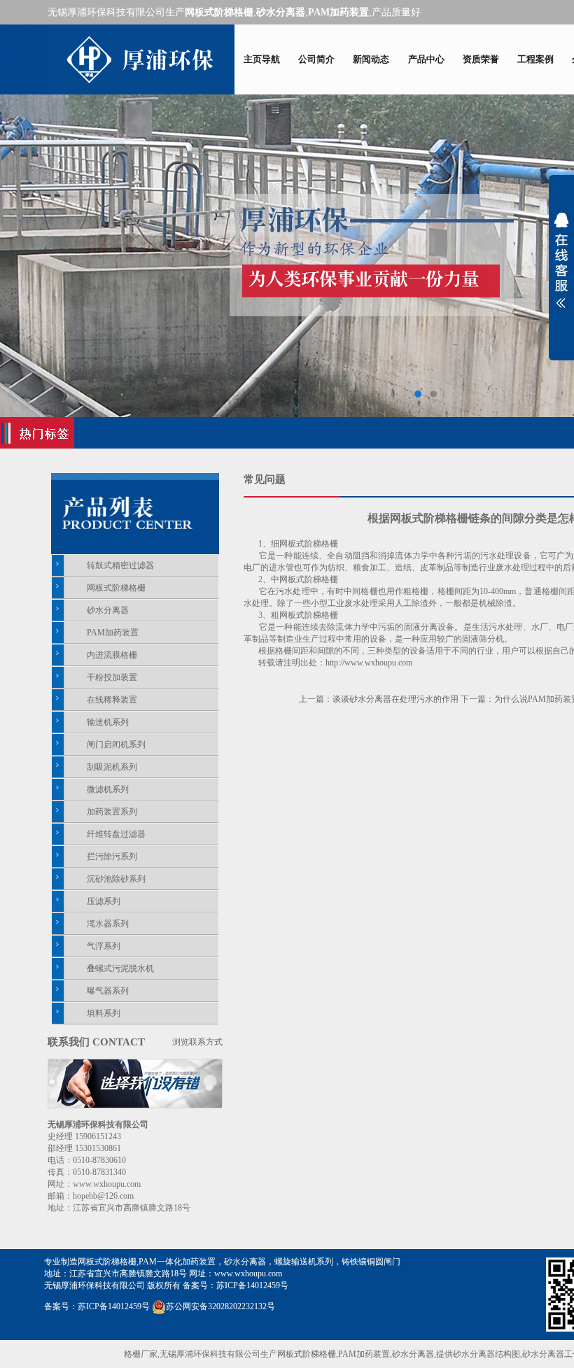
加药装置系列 (112, 812)
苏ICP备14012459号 (252, 1285)
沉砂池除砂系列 (116, 879)
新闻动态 (371, 59)
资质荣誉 (481, 59)
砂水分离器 (108, 610)
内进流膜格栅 (112, 655)
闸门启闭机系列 (116, 744)
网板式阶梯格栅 (116, 588)
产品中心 (426, 59)
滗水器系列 (108, 924)
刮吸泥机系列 (112, 767)
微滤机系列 (108, 789)
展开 (561, 260)
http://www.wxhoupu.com (369, 663)
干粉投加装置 (112, 677)
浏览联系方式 (197, 1042)
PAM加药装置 (113, 632)
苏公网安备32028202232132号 (220, 1306)
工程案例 (535, 59)
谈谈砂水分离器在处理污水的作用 (395, 699)
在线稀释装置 (112, 700)
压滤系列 (103, 901)
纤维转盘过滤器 (116, 834)
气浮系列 (103, 946)
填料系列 (103, 1013)
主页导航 (262, 59)
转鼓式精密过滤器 (120, 565)
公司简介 (316, 59)
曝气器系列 (108, 991)
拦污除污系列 (112, 856)
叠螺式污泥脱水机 (120, 968)
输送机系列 (108, 722)
